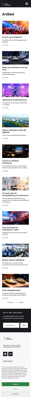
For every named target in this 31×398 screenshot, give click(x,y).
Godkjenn (15, 384)
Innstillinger (15, 394)
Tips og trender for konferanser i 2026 (10, 228)
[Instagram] (10, 354)
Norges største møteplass (13, 260)
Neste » (21, 302)
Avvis (15, 389)
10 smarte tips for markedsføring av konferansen (15, 194)
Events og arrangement (12, 37)
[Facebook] (5, 354)
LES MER (5, 45)
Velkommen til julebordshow (14, 100)
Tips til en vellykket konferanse (10, 162)
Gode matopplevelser (11, 290)
